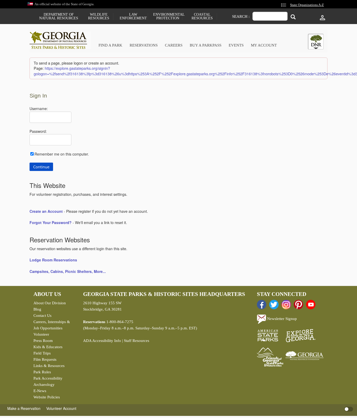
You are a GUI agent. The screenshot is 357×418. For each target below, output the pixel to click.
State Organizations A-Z (307, 5)
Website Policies (46, 397)
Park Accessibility (47, 378)
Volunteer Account (61, 408)
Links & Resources (49, 366)
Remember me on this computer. (61, 154)
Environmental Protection (167, 16)
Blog (37, 309)
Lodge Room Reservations (53, 259)
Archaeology (44, 384)
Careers (173, 45)
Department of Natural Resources (58, 16)
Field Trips (42, 353)
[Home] (60, 40)
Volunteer (41, 334)
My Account (264, 45)
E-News (39, 391)
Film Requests (44, 359)
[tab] (316, 41)
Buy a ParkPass (205, 45)
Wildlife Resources (98, 16)
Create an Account (46, 211)
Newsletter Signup (281, 319)
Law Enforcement (133, 16)
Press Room (43, 341)
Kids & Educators (47, 347)
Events (236, 45)
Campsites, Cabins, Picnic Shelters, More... (68, 271)
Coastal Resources (202, 16)
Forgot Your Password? (51, 222)
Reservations (144, 45)
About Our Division (49, 303)
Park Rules (42, 372)
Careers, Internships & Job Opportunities (51, 325)
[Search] (293, 17)
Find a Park (110, 45)
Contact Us (42, 315)
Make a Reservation (24, 408)
